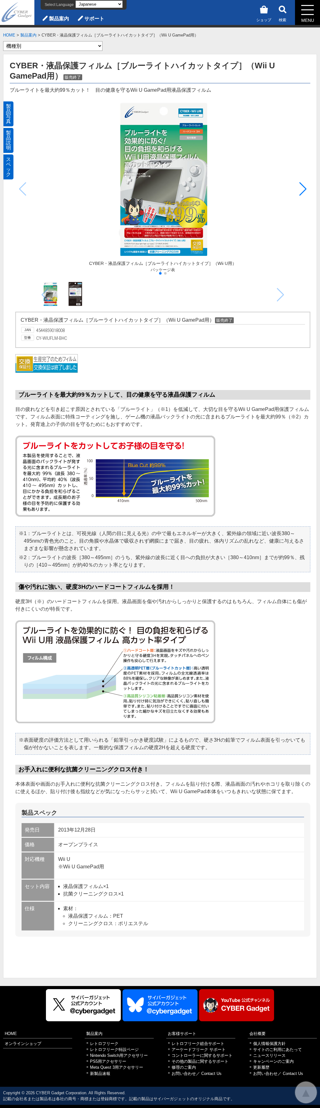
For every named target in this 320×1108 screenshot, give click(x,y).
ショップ (263, 20)
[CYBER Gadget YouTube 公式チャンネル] (236, 1005)
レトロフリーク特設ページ (114, 1049)
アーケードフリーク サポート (199, 1049)
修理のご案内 (184, 1067)
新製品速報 (100, 1073)
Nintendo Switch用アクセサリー (119, 1055)
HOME (9, 35)
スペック (8, 167)
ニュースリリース (269, 1055)
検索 (282, 20)
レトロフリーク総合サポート (198, 1043)
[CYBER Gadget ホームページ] (17, 12)
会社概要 (257, 1033)
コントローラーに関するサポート (202, 1055)
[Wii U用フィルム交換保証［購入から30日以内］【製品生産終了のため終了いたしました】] (46, 371)
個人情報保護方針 (269, 1043)
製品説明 (8, 140)
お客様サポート (182, 1033)
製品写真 (8, 114)
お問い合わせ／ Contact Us (197, 1073)
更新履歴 (261, 1067)
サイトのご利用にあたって (277, 1049)
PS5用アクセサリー (108, 1061)
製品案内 (59, 18)
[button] (303, 189)
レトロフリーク (104, 1043)
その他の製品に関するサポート (200, 1061)
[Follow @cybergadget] (83, 1005)
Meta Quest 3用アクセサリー (116, 1067)
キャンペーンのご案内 (273, 1061)
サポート (94, 18)
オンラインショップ (23, 1043)
